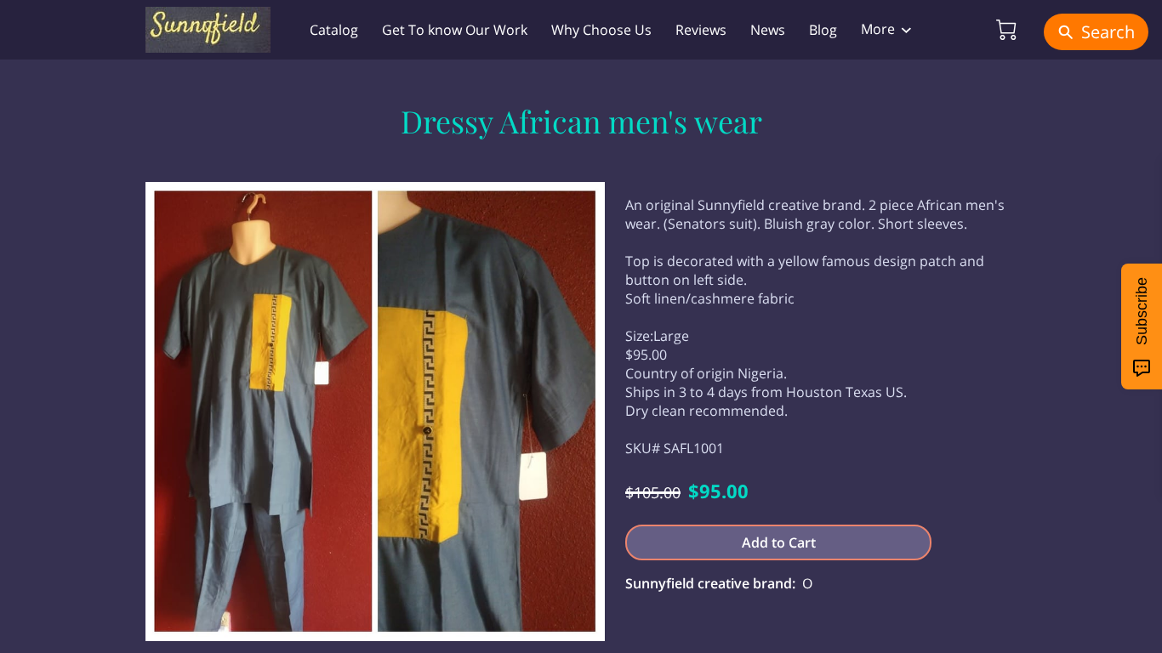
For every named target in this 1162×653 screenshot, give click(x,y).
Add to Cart (779, 542)
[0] (1006, 30)
